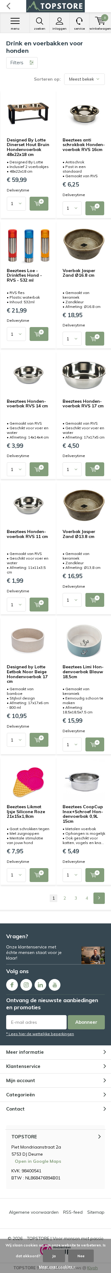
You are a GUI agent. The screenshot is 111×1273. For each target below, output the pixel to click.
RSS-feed (73, 1212)
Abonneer (86, 1022)
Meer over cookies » (57, 1266)
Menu (15, 29)
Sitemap (96, 1212)
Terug (8, 6)
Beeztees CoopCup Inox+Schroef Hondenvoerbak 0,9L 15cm (83, 814)
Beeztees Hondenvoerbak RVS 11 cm (27, 534)
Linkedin (40, 985)
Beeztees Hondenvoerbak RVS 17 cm (83, 403)
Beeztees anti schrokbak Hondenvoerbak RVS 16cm (84, 144)
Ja (54, 1256)
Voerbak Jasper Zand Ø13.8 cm (79, 534)
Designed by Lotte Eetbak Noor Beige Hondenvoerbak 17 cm (27, 674)
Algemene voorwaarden (34, 1212)
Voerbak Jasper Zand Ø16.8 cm (79, 273)
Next (99, 898)
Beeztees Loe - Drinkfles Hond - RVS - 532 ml (24, 275)
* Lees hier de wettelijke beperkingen (40, 1033)
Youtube (54, 985)
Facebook (12, 985)
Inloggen (59, 29)
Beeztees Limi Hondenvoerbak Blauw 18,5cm (83, 671)
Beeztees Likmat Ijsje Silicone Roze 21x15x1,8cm (26, 811)
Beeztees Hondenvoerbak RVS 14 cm (27, 403)
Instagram (26, 985)
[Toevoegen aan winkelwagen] (39, 204)
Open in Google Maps (38, 1161)
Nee (80, 1256)
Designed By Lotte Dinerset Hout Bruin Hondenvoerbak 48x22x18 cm (28, 147)
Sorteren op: (47, 79)
